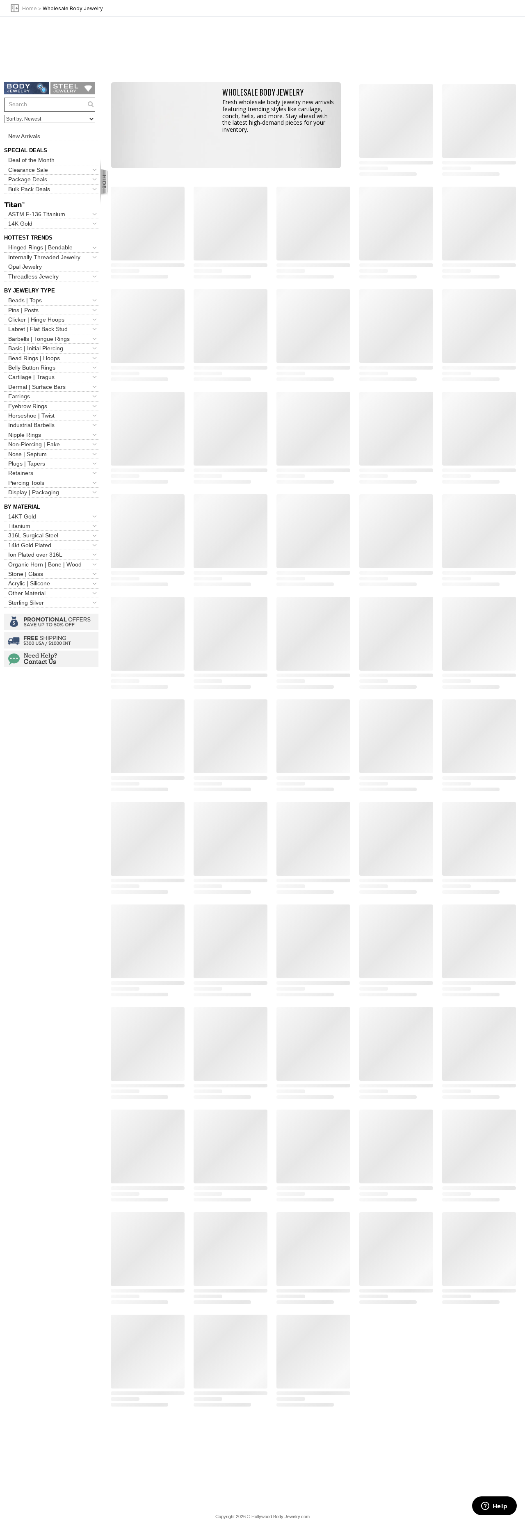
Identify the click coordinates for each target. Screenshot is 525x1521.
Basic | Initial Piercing (35, 348)
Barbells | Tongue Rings (39, 339)
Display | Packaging (33, 492)
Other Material (27, 593)
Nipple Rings (24, 435)
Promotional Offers (51, 622)
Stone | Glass (25, 574)
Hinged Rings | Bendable (40, 247)
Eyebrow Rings (27, 406)
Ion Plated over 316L (35, 554)
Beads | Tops (25, 300)
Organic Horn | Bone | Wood (45, 564)
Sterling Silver (26, 602)
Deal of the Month (31, 160)
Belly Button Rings (31, 367)
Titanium (19, 526)
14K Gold (20, 223)
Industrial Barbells (31, 425)
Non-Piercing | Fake (34, 444)
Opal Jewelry (25, 266)
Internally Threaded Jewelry (44, 257)
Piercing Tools (26, 483)
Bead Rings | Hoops (34, 358)
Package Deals (27, 179)
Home (29, 8)
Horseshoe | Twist (31, 415)
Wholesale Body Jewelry (26, 88)
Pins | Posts (23, 310)
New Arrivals (24, 136)
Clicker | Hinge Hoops (36, 319)
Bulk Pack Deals (29, 189)
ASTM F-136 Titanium (36, 214)
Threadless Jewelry (33, 276)
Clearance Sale (28, 170)
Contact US (51, 659)
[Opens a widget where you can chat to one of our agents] (494, 1506)
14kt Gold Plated (29, 545)
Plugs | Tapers (26, 463)
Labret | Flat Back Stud (38, 329)
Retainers (20, 473)
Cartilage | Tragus (31, 377)
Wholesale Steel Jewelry (72, 88)
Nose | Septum (27, 454)
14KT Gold (22, 516)
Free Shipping (51, 640)
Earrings (19, 396)
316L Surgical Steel (33, 535)
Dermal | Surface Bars (37, 387)
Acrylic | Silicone (29, 583)
